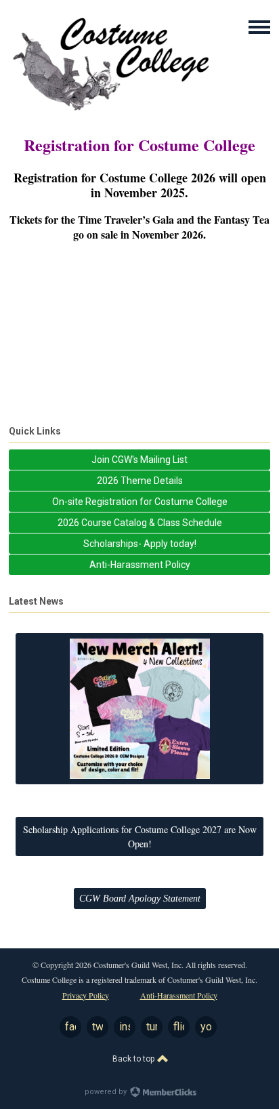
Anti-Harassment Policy (178, 995)
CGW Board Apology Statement (139, 898)
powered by (107, 1091)
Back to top (134, 1059)
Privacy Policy (85, 995)
